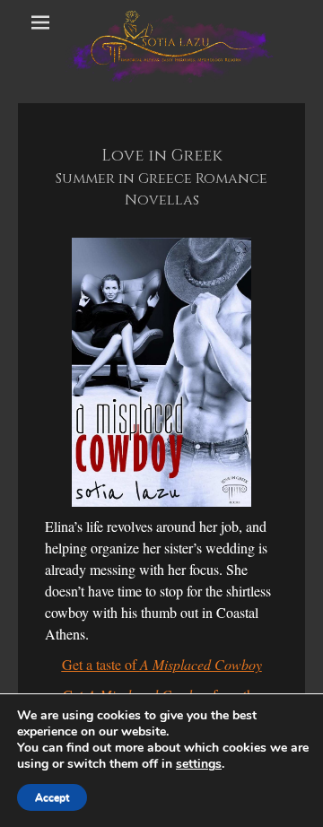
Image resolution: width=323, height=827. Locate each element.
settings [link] (199, 763)
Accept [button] (52, 797)
